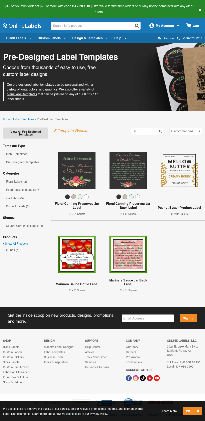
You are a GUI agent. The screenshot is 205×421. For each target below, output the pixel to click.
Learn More (169, 411)
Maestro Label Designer (59, 347)
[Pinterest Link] (150, 378)
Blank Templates (16, 154)
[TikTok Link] (143, 378)
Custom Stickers (13, 357)
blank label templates (22, 94)
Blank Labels (16, 38)
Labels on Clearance (16, 372)
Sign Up (188, 318)
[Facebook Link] (129, 378)
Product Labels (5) (18, 206)
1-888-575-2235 (191, 38)
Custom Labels (49, 38)
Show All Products (16, 243)
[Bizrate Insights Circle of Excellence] (140, 398)
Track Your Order (96, 357)
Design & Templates (87, 38)
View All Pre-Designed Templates (25, 133)
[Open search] (137, 25)
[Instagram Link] (136, 378)
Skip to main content (14, 9)
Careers (131, 352)
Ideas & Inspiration (56, 362)
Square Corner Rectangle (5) (24, 226)
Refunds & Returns (97, 367)
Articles (89, 352)
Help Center (92, 347)
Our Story (132, 347)
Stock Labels (11, 362)
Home (7, 119)
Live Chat (169, 38)
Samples (90, 362)
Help (117, 38)
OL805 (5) (12, 250)
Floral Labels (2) (16, 181)
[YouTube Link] (157, 378)
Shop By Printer (13, 382)
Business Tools (53, 357)
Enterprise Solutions (15, 377)
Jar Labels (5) (15, 198)
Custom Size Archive (16, 367)
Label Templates (23, 119)
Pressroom (133, 357)
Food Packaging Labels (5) (23, 190)
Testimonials (134, 362)
